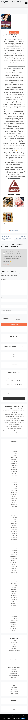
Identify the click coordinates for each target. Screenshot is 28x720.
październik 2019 (14, 599)
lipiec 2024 (14, 492)
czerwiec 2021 (14, 562)
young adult (14, 677)
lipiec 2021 (14, 560)
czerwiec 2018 (14, 628)
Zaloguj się (14, 687)
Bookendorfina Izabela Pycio (13, 251)
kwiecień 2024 (14, 498)
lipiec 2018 (14, 626)
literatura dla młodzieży (14, 650)
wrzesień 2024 (14, 488)
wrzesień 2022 (14, 535)
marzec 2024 (14, 500)
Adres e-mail (4, 304)
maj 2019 (14, 607)
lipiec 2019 (14, 603)
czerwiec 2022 (14, 541)
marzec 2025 (14, 477)
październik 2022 (14, 533)
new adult (14, 661)
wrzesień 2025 (14, 465)
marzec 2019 (14, 611)
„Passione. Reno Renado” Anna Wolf (14, 375)
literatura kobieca (14, 230)
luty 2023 (14, 525)
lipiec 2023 (14, 515)
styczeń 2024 (14, 504)
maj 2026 (14, 450)
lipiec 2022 (14, 539)
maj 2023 (14, 519)
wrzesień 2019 (14, 601)
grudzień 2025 (14, 459)
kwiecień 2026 (14, 451)
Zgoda (23, 718)
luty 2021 (14, 570)
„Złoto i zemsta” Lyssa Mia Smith (14, 384)
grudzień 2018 (14, 616)
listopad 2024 (14, 484)
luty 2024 (14, 502)
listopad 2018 (14, 618)
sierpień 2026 (14, 444)
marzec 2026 (14, 453)
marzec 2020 (14, 591)
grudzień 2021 (14, 550)
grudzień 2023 (14, 506)
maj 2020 (14, 587)
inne (14, 644)
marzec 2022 (14, 547)
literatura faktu (14, 656)
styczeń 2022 (14, 548)
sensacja (14, 669)
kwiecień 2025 (14, 475)
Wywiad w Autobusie (14, 675)
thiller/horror (14, 671)
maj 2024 (14, 496)
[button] (26, 3)
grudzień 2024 (14, 482)
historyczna (14, 642)
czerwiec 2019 (14, 605)
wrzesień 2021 (14, 556)
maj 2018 (14, 630)
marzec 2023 (14, 523)
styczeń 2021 (14, 572)
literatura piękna (14, 659)
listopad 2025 (14, 461)
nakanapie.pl (14, 364)
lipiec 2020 (14, 583)
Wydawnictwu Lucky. (14, 178)
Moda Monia (9, 426)
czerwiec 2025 (14, 471)
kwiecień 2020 (14, 589)
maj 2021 (14, 564)
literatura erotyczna (14, 654)
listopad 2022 (14, 531)
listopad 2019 (14, 597)
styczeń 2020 (14, 595)
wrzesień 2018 (14, 622)
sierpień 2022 (14, 537)
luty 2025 (14, 479)
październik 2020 (14, 578)
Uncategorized (14, 673)
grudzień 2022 (14, 529)
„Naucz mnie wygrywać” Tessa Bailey (14, 377)
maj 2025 (14, 473)
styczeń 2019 (14, 614)
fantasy (14, 640)
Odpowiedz (6, 264)
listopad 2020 (14, 576)
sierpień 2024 (14, 490)
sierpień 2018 (14, 624)
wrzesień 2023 (14, 512)
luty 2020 (14, 593)
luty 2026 (14, 455)
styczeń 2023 (14, 527)
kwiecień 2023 (14, 521)
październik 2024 (14, 486)
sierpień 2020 (14, 581)
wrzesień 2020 (14, 580)
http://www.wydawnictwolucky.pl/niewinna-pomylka (16, 66)
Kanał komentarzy (14, 691)
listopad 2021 (14, 552)
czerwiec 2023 (14, 517)
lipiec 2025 (14, 469)
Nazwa (3, 297)
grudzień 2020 (14, 574)
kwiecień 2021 (14, 566)
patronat (14, 665)
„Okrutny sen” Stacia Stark (14, 378)
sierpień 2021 (14, 558)
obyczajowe (14, 663)
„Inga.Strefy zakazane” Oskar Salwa (7, 238)
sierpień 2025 (14, 467)
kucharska (14, 648)
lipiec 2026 (14, 446)
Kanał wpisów (14, 689)
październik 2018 (14, 620)
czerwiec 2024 (14, 494)
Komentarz (4, 279)
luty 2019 (14, 613)
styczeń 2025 (14, 481)
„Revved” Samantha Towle (21, 237)
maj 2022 (14, 543)
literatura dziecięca (14, 652)
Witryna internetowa (6, 310)
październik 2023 (14, 510)
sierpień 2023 (14, 514)
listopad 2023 (14, 508)
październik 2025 (14, 463)
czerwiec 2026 (14, 448)
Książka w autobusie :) (11, 2)
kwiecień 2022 (14, 545)
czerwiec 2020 (14, 585)
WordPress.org (14, 693)
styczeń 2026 (14, 457)
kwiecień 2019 (14, 609)
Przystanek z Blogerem (14, 667)
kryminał (14, 646)
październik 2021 (14, 554)
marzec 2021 (14, 568)
